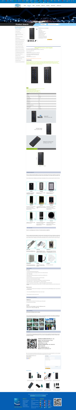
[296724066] (28, 358)
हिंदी (41, 404)
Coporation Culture (25, 402)
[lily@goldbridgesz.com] (27, 358)
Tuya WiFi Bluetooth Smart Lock (20, 52)
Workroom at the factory (26, 400)
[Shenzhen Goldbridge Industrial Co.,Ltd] (17, 7)
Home (25, 5)
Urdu (27, 2)
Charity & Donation (25, 405)
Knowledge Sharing (25, 404)
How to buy (53, 5)
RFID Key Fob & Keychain (19, 36)
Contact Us (59, 5)
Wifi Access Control (28, 26)
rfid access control (49, 353)
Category (18, 26)
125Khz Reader (35, 353)
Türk (50, 403)
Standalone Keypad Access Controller (46, 354)
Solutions (38, 5)
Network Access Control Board (20, 49)
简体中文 (46, 400)
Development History (25, 401)
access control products (30, 353)
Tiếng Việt (42, 405)
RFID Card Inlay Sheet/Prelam (35, 402)
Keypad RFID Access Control (54, 353)
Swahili (41, 2)
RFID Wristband (18, 38)
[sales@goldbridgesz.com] (29, 358)
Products (29, 5)
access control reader (43, 353)
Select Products (18, 31)
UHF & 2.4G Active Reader (19, 44)
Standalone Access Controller (22, 26)
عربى (41, 401)
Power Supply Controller (19, 58)
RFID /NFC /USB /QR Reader (35, 406)
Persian (46, 404)
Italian (50, 402)
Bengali (32, 2)
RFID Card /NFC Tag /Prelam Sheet (19, 34)
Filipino (50, 405)
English (42, 400)
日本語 (41, 402)
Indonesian (46, 405)
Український (36, 2)
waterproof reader (32, 354)
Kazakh (45, 2)
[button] (75, 15)
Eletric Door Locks (18, 55)
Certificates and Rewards (26, 406)
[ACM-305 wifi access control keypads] (32, 34)
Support (47, 5)
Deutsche (42, 403)
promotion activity (39, 353)
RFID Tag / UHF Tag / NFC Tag (20, 41)
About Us (43, 5)
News (34, 5)
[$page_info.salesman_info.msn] (26, 358)
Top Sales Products (18, 29)
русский (50, 400)
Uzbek (49, 2)
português (46, 403)
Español (50, 401)
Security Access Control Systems (38, 354)
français (46, 401)
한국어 (46, 402)
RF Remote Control (18, 60)
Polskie (50, 404)
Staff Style (24, 403)
